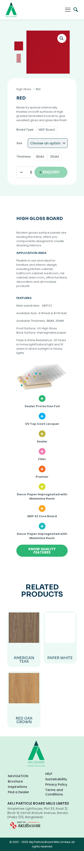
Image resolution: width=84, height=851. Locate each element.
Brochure (15, 781)
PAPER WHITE (60, 658)
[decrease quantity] (21, 172)
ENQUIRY (51, 172)
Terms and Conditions (54, 792)
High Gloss (23, 89)
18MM (40, 156)
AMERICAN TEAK (24, 660)
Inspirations (17, 787)
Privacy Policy (56, 784)
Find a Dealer (18, 792)
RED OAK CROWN (24, 720)
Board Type (24, 129)
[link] (25, 825)
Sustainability (56, 779)
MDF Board (47, 129)
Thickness (23, 156)
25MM (54, 156)
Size (19, 143)
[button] (61, 38)
